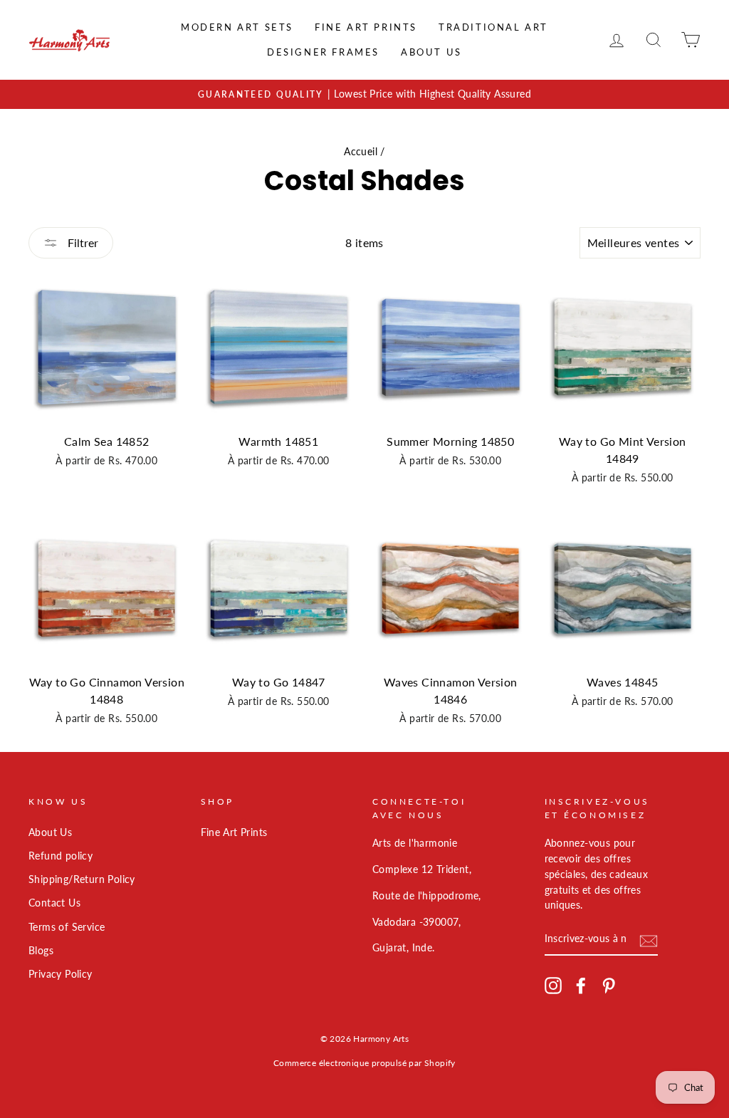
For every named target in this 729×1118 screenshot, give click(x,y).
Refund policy (60, 856)
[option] (364, 95)
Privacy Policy (60, 974)
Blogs (40, 950)
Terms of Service (66, 927)
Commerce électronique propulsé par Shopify (364, 1062)
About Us (431, 52)
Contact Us (54, 903)
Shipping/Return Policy (81, 879)
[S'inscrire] (648, 939)
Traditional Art (493, 27)
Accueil (360, 151)
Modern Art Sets (237, 27)
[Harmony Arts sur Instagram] (553, 985)
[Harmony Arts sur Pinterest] (608, 985)
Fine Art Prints (366, 27)
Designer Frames (323, 52)
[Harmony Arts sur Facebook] (580, 985)
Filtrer (81, 242)
